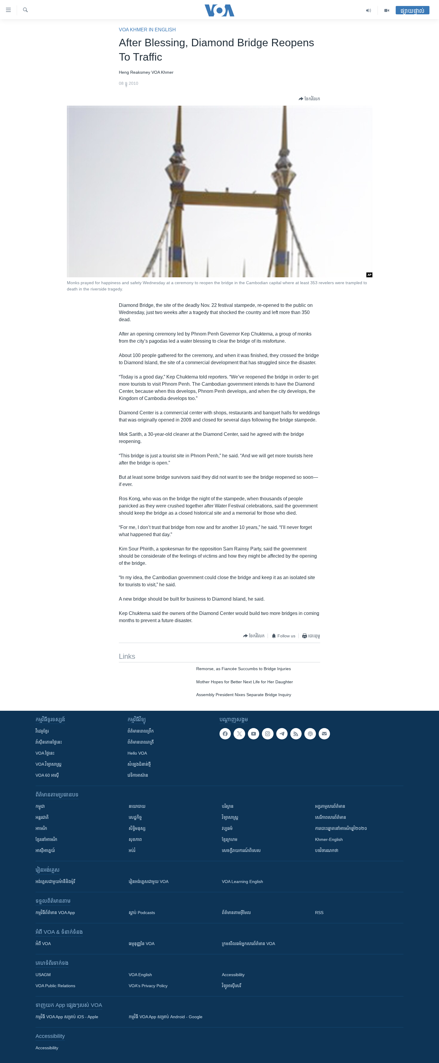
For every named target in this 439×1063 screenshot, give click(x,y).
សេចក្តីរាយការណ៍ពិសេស (241, 850)
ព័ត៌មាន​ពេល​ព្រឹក (141, 731)
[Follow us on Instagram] (267, 733)
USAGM (43, 974)
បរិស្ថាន (228, 806)
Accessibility (233, 974)
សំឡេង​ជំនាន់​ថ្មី (139, 764)
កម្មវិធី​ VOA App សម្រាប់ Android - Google (165, 1016)
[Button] (309, 98)
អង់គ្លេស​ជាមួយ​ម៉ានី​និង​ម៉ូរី (55, 881)
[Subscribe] (324, 733)
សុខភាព (135, 839)
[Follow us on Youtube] (253, 733)
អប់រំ (132, 850)
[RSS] (296, 733)
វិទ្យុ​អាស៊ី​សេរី (231, 985)
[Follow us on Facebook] (225, 733)
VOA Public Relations (55, 985)
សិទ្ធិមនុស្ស (137, 828)
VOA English (140, 974)
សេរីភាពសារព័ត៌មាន (330, 817)
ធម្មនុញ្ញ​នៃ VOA (141, 943)
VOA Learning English (242, 881)
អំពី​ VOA (43, 943)
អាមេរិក (41, 828)
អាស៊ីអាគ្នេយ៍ (45, 850)
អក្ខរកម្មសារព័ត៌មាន (330, 806)
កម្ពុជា (40, 806)
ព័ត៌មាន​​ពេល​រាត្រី (141, 742)
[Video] (387, 10)
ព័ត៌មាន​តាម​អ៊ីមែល (236, 912)
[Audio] (369, 10)
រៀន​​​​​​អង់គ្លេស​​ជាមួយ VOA (148, 881)
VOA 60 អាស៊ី (47, 775)
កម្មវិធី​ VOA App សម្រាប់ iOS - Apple (67, 1016)
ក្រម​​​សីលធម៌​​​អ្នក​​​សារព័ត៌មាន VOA (248, 943)
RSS (319, 912)
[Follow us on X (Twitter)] (239, 733)
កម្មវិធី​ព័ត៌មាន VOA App (55, 912)
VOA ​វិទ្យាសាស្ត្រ (49, 764)
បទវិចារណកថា (326, 850)
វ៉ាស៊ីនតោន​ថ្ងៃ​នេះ (49, 742)
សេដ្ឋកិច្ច (135, 817)
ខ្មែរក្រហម (229, 839)
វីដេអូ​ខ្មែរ (42, 731)
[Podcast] (310, 733)
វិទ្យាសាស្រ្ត (230, 817)
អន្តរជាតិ (42, 817)
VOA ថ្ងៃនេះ (45, 753)
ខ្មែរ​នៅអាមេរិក (46, 839)
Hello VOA (137, 753)
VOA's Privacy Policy (148, 985)
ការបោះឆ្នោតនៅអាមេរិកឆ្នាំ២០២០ (341, 828)
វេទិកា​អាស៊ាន (138, 775)
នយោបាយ (137, 806)
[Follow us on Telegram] (282, 733)
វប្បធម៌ (227, 828)
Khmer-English (329, 839)
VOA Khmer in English (147, 29)
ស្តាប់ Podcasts (142, 912)
